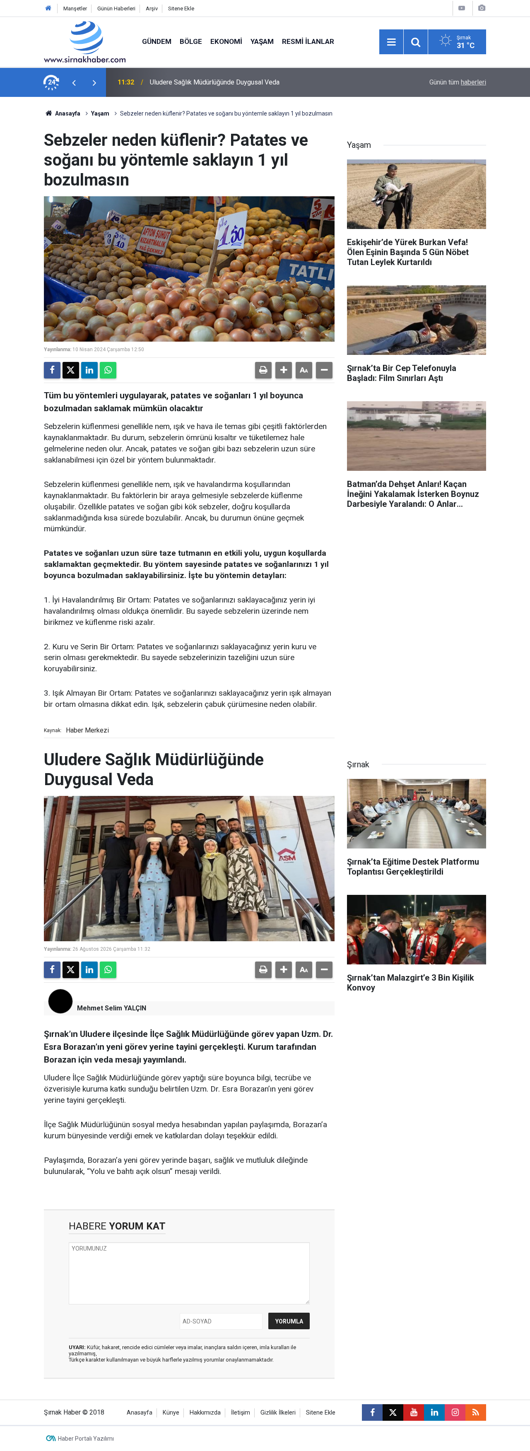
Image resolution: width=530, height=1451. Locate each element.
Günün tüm (457, 82)
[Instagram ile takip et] (455, 1412)
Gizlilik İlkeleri (278, 1412)
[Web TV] (461, 8)
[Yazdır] (263, 370)
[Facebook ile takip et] (372, 1412)
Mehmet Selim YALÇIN (111, 1008)
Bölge (191, 41)
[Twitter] (71, 370)
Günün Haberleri (116, 8)
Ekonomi (226, 41)
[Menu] (391, 42)
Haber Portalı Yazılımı (86, 1438)
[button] (283, 370)
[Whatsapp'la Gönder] (108, 370)
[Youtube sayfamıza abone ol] (413, 1412)
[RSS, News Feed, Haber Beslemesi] (475, 1412)
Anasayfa (67, 113)
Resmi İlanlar (308, 41)
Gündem (156, 41)
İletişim (240, 1412)
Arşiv (152, 8)
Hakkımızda (205, 1412)
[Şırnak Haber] (84, 41)
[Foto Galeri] (481, 8)
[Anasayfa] (48, 8)
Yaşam (262, 41)
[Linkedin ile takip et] (434, 1412)
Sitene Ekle (181, 8)
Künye (171, 1412)
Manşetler (75, 8)
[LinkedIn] (89, 370)
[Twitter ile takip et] (393, 1412)
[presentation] (73, 82)
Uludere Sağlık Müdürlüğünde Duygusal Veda (214, 82)
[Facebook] (52, 370)
